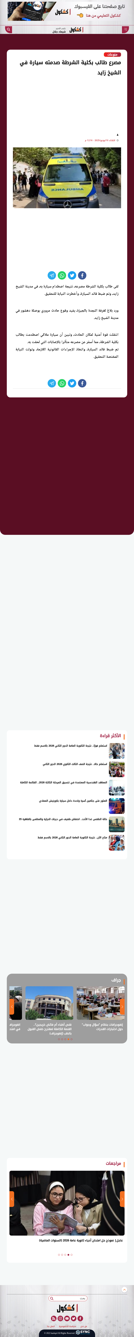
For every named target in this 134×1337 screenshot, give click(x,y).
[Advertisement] (60, 103)
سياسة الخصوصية (67, 1326)
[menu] (125, 29)
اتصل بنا (51, 1326)
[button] (71, 1039)
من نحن (83, 1326)
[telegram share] (52, 275)
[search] (8, 29)
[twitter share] (72, 275)
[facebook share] (82, 275)
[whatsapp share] (62, 275)
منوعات (112, 54)
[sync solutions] (83, 1333)
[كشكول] (67, 1308)
